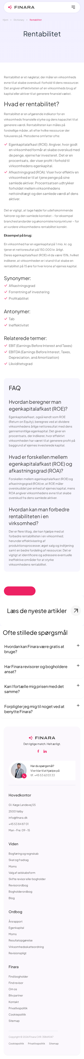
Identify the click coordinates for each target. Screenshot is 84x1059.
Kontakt (14, 1002)
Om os (13, 989)
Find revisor (16, 982)
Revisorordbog (18, 885)
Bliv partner (16, 995)
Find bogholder (18, 976)
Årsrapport (15, 921)
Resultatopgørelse (21, 940)
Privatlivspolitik (18, 1008)
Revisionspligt (17, 953)
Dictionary (19, 19)
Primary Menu (73, 7)
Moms (13, 866)
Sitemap (14, 1020)
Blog (12, 898)
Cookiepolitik (17, 1014)
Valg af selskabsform (22, 872)
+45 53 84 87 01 (19, 824)
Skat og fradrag (19, 860)
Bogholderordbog (20, 891)
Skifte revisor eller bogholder (27, 879)
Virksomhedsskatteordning (26, 946)
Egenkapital (16, 927)
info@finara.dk (18, 817)
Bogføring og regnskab (23, 853)
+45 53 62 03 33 (44, 775)
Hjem (5, 19)
